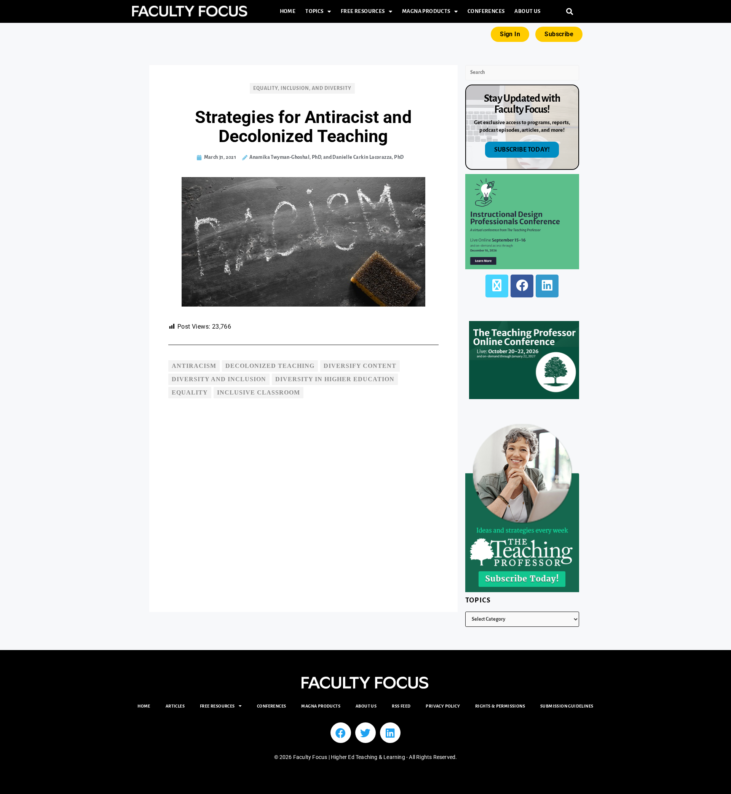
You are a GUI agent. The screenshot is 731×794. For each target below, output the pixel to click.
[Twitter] (365, 732)
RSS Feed (401, 706)
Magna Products (426, 11)
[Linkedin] (390, 732)
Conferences (486, 11)
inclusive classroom (258, 392)
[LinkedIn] (547, 286)
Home (288, 11)
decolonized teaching (269, 366)
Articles (175, 706)
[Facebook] (522, 286)
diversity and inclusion (219, 379)
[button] (569, 11)
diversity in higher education (334, 379)
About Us (527, 11)
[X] (496, 286)
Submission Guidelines (566, 706)
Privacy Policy (443, 706)
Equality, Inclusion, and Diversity (302, 88)
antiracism (194, 366)
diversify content (360, 366)
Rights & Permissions (500, 706)
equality (190, 392)
